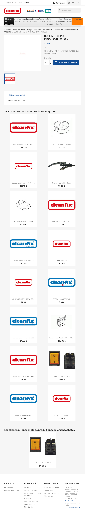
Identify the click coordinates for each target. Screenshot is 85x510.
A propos (27, 498)
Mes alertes (48, 496)
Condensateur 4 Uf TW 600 (23, 338)
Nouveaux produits (11, 490)
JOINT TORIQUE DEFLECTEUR (23, 376)
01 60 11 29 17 (23, 3)
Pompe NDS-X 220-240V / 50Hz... (61, 338)
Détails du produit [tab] (17, 95)
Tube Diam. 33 (61, 260)
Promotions (8, 487)
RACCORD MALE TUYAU (61, 299)
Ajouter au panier (66, 62)
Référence (12, 101)
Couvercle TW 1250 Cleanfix (23, 222)
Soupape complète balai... (61, 183)
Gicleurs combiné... (61, 415)
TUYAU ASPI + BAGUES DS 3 (23, 260)
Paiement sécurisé (31, 501)
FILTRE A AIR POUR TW (23, 415)
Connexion (48, 490)
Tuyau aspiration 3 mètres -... (23, 144)
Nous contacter (30, 504)
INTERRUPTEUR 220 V (62, 376)
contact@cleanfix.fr (72, 507)
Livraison (27, 487)
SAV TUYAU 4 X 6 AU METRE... (61, 222)
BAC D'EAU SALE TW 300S (61, 144)
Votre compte (51, 483)
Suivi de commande (51, 487)
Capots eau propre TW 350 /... (23, 183)
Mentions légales (30, 490)
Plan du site (28, 507)
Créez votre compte (52, 493)
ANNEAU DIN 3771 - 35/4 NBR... (23, 299)
